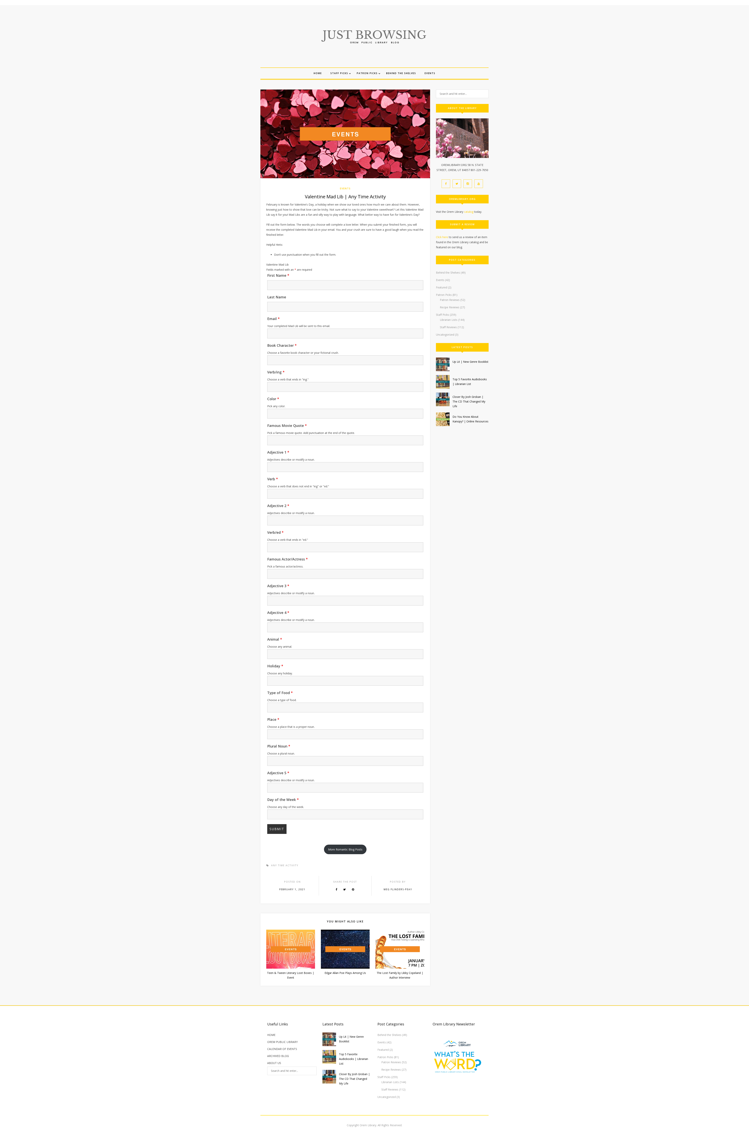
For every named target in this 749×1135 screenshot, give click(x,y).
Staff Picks (339, 73)
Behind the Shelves (401, 73)
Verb (272, 479)
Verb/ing (276, 372)
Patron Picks (367, 73)
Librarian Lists (448, 320)
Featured (441, 287)
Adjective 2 (278, 506)
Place (273, 719)
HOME (271, 1035)
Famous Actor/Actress (287, 559)
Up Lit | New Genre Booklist (470, 362)
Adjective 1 (278, 452)
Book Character (282, 345)
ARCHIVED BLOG (278, 1056)
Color (273, 399)
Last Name (276, 297)
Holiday (275, 666)
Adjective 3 (278, 586)
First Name (278, 275)
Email (273, 319)
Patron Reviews (450, 300)
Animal (274, 639)
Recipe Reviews (449, 307)
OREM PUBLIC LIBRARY (282, 1042)
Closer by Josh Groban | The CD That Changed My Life (469, 401)
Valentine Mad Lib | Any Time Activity (345, 196)
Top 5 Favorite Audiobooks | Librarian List (353, 1058)
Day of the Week (283, 800)
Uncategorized (445, 334)
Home (318, 73)
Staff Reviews (448, 327)
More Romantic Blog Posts (345, 849)
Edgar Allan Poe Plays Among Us (345, 973)
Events (430, 73)
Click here (442, 237)
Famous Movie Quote (287, 425)
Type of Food (280, 693)
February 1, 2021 (292, 889)
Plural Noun (278, 746)
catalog (468, 212)
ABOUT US (274, 1063)
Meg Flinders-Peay (398, 889)
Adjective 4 (278, 612)
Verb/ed (275, 532)
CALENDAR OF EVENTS (282, 1049)
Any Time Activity (284, 865)
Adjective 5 (278, 773)
